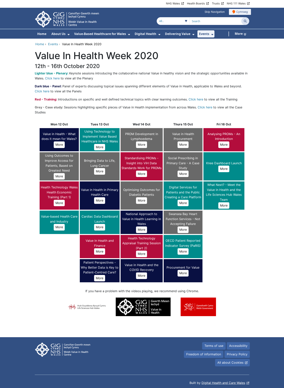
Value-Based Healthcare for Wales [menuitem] (100, 34)
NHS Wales (173, 3)
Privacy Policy (237, 354)
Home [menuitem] (41, 34)
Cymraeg (242, 11)
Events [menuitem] (204, 34)
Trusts (216, 3)
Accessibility (238, 346)
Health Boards (196, 3)
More (59, 144)
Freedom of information (203, 354)
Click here (52, 78)
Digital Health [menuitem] (145, 34)
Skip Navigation (215, 11)
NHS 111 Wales (236, 3)
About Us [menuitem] (58, 34)
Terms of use (213, 346)
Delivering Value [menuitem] (177, 34)
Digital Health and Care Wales (223, 383)
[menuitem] (68, 34)
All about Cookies (230, 362)
